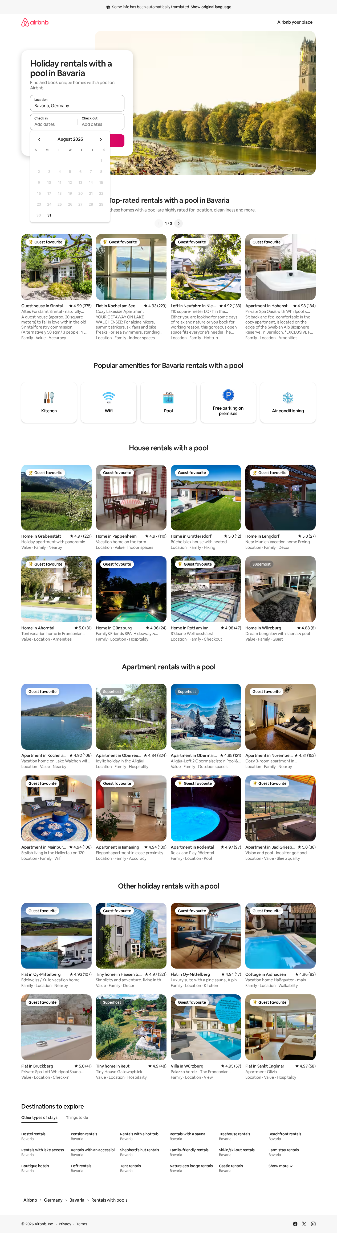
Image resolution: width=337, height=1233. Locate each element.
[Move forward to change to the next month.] (100, 139)
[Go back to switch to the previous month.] (39, 139)
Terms (81, 1224)
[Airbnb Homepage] (34, 22)
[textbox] (53, 124)
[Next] (178, 223)
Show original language (211, 7)
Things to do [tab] (77, 1117)
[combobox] (77, 105)
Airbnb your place (294, 22)
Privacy (65, 1224)
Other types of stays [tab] (39, 1117)
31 (49, 215)
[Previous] (159, 223)
